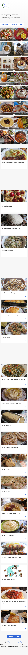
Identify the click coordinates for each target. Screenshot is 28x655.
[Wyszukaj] (23, 2)
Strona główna (5, 24)
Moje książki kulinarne (17, 24)
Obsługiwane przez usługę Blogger (14, 641)
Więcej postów (14, 636)
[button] (25, 166)
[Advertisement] (14, 179)
